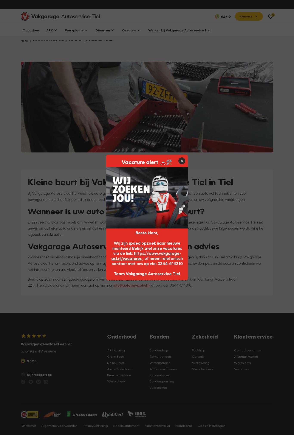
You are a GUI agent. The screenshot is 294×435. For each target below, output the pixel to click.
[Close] (181, 160)
